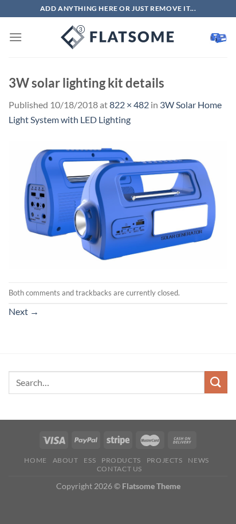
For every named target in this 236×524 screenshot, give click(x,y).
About (65, 460)
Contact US (119, 468)
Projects (165, 460)
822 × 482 (129, 104)
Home (35, 460)
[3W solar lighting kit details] (118, 203)
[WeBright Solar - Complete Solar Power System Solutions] (118, 37)
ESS (90, 460)
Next (24, 311)
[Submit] (215, 382)
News (198, 460)
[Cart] (218, 37)
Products (121, 460)
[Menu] (15, 37)
